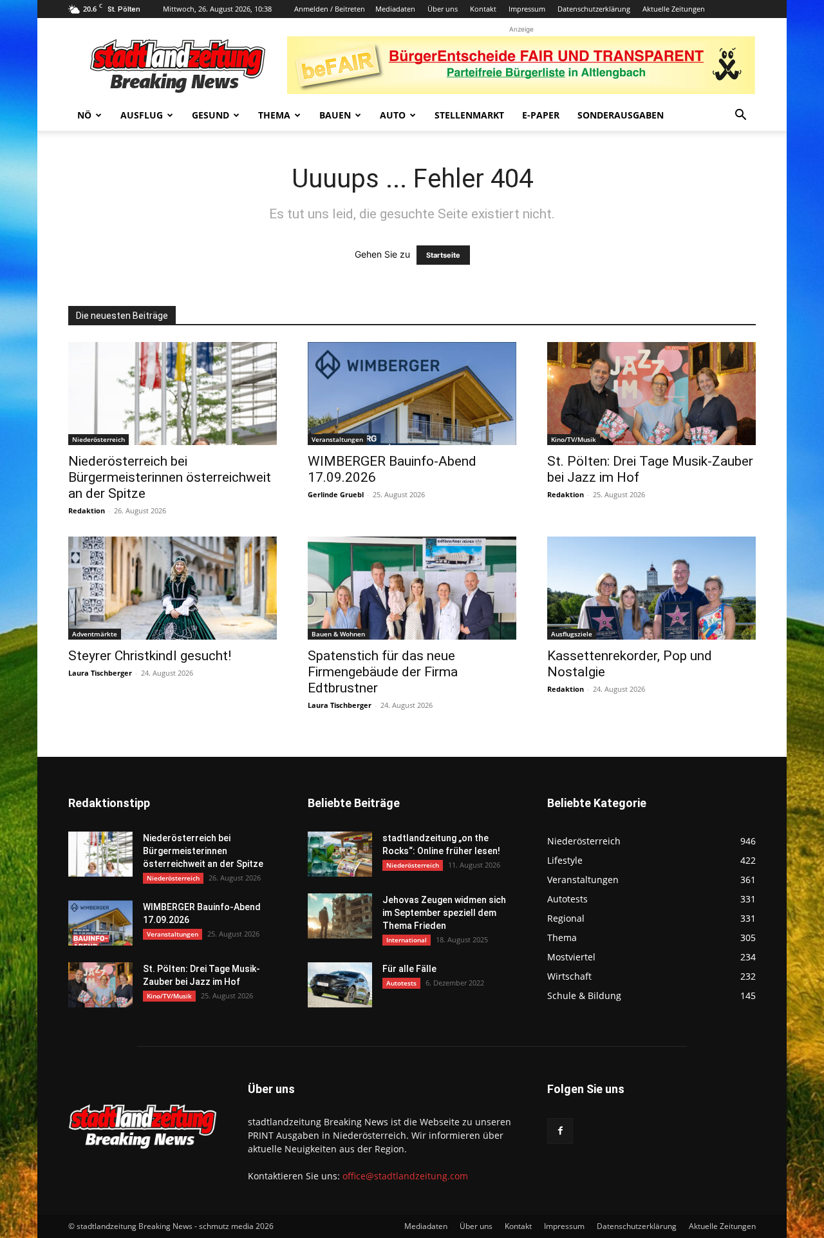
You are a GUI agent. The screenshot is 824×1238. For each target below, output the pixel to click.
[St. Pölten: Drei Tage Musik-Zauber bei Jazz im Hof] (651, 393)
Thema (274, 115)
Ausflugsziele (571, 633)
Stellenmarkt (469, 115)
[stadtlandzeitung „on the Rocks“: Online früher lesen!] (340, 854)
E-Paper (540, 115)
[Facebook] (560, 1131)
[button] (740, 116)
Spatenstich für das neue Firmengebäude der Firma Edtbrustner (383, 672)
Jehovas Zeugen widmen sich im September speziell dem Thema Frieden (444, 913)
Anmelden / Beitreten (329, 9)
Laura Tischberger (100, 673)
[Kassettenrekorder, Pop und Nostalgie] (651, 588)
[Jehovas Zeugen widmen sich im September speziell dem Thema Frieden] (340, 915)
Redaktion (86, 510)
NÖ (84, 115)
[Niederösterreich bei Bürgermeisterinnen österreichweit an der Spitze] (172, 393)
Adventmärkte (94, 633)
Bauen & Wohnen (338, 633)
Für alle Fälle (409, 969)
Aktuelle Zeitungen (673, 9)
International (406, 939)
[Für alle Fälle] (340, 984)
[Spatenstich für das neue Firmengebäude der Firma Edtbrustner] (412, 588)
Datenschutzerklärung (593, 9)
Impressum (527, 9)
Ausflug (141, 115)
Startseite (443, 255)
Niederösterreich (98, 439)
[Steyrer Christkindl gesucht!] (172, 588)
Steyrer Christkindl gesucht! (149, 655)
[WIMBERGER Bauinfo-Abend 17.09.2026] (412, 393)
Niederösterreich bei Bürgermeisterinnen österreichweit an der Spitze (169, 477)
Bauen (335, 115)
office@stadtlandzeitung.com (405, 1176)
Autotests (401, 982)
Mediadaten (395, 9)
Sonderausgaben (620, 115)
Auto (393, 115)
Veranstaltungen (337, 439)
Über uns (442, 9)
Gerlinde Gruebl (336, 494)
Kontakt (483, 9)
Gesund (210, 115)
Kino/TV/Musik (573, 439)
